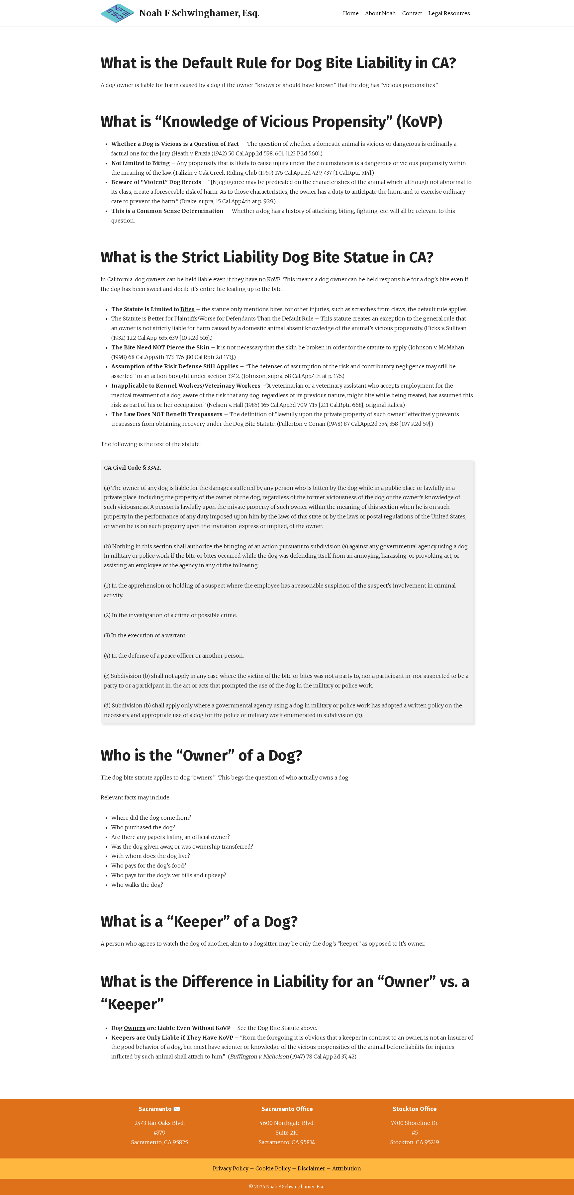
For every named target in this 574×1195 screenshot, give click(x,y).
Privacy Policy (230, 1168)
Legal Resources (449, 13)
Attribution (346, 1168)
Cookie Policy (273, 1168)
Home (351, 13)
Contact (412, 13)
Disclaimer (311, 1168)
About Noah (380, 13)
